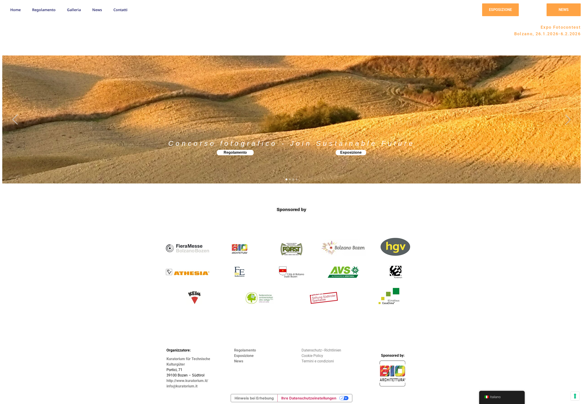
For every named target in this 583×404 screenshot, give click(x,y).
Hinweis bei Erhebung (254, 398)
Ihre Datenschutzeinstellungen (308, 398)
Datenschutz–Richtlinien (321, 350)
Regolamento (44, 9)
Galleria (74, 9)
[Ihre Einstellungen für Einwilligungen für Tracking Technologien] (575, 396)
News (97, 9)
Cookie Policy (312, 356)
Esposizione (351, 152)
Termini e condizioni (318, 361)
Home (15, 9)
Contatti (120, 9)
